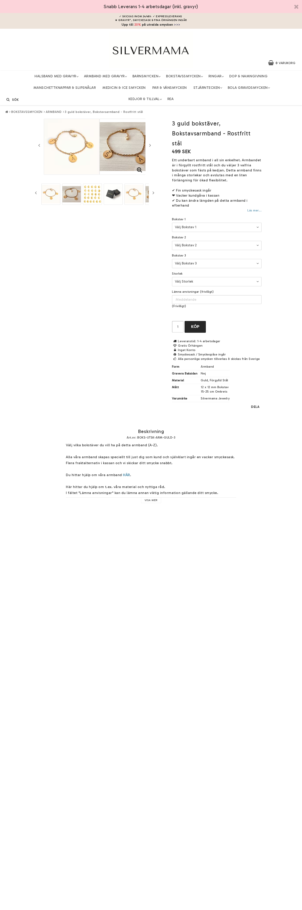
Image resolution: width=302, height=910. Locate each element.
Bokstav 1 (179, 219)
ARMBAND (53, 112)
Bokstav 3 (179, 255)
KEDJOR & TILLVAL (144, 99)
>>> (177, 24)
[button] (284, 62)
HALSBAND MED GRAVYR (55, 76)
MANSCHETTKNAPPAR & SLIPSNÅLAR (64, 87)
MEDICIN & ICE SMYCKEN (124, 87)
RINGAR (215, 76)
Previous (39, 145)
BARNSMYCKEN (145, 76)
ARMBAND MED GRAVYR (104, 76)
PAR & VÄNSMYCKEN (169, 87)
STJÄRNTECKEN (206, 87)
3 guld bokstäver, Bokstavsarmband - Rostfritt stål (104, 112)
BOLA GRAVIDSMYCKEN (248, 87)
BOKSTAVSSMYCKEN (183, 76)
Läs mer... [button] (254, 210)
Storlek (177, 273)
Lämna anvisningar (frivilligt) (193, 292)
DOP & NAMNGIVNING (248, 76)
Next (150, 145)
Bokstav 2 (179, 237)
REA (170, 99)
